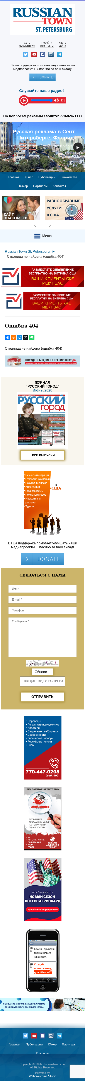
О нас (29, 177)
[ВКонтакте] (7, 337)
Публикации (46, 177)
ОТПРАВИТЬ (42, 697)
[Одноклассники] (13, 337)
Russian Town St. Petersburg (27, 251)
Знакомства (69, 177)
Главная (14, 177)
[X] (25, 337)
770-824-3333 (71, 116)
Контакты (59, 186)
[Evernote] (31, 337)
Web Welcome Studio (42, 1076)
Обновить (42, 672)
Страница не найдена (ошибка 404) (35, 256)
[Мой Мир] (19, 337)
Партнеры (40, 186)
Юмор (23, 186)
